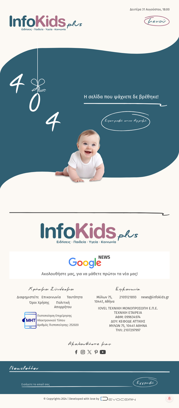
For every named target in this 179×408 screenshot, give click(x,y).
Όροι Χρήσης (39, 302)
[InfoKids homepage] (46, 23)
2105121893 (127, 297)
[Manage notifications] (169, 398)
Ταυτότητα (75, 297)
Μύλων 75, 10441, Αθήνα (104, 299)
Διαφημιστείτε (28, 297)
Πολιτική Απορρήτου (63, 304)
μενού (157, 21)
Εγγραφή (145, 382)
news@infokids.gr (155, 297)
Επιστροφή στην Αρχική (125, 120)
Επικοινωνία (51, 297)
